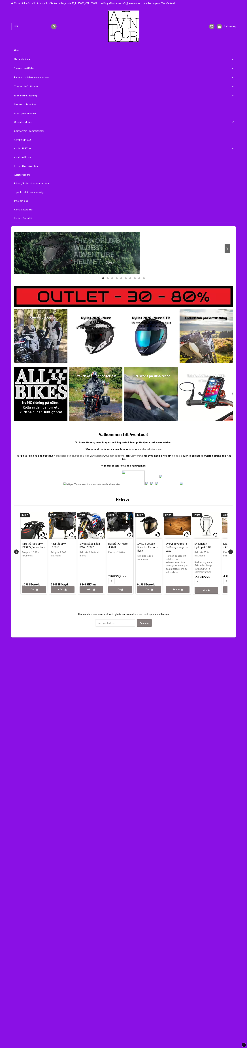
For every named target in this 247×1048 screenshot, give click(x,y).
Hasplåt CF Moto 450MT (118, 545)
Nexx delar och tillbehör (68, 455)
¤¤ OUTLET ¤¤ (22, 148)
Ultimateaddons (23, 122)
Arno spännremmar (25, 113)
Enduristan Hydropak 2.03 (203, 545)
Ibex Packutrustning (25, 95)
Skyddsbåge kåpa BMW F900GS (90, 545)
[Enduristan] (151, 484)
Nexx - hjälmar (22, 59)
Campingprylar (22, 139)
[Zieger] (157, 484)
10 (143, 278)
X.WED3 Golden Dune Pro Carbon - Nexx (147, 547)
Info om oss (21, 200)
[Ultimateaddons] (169, 484)
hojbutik (177, 455)
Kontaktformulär (23, 218)
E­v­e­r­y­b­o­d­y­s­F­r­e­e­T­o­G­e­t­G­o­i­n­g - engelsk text (177, 547)
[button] (211, 26)
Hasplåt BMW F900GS (58, 545)
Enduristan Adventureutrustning (32, 77)
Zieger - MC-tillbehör (26, 86)
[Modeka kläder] (146, 484)
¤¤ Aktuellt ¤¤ (22, 157)
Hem (17, 50)
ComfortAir (136, 455)
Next (227, 248)
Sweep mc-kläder (24, 68)
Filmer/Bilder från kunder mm (31, 183)
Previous (19, 248)
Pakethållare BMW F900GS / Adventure (33, 545)
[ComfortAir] (181, 484)
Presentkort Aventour (26, 166)
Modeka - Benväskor (26, 104)
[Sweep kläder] (133, 484)
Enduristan (97, 455)
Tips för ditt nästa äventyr (29, 192)
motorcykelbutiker (150, 449)
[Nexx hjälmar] (92, 484)
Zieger (86, 455)
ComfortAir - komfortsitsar (29, 130)
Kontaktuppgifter (23, 209)
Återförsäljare (22, 174)
